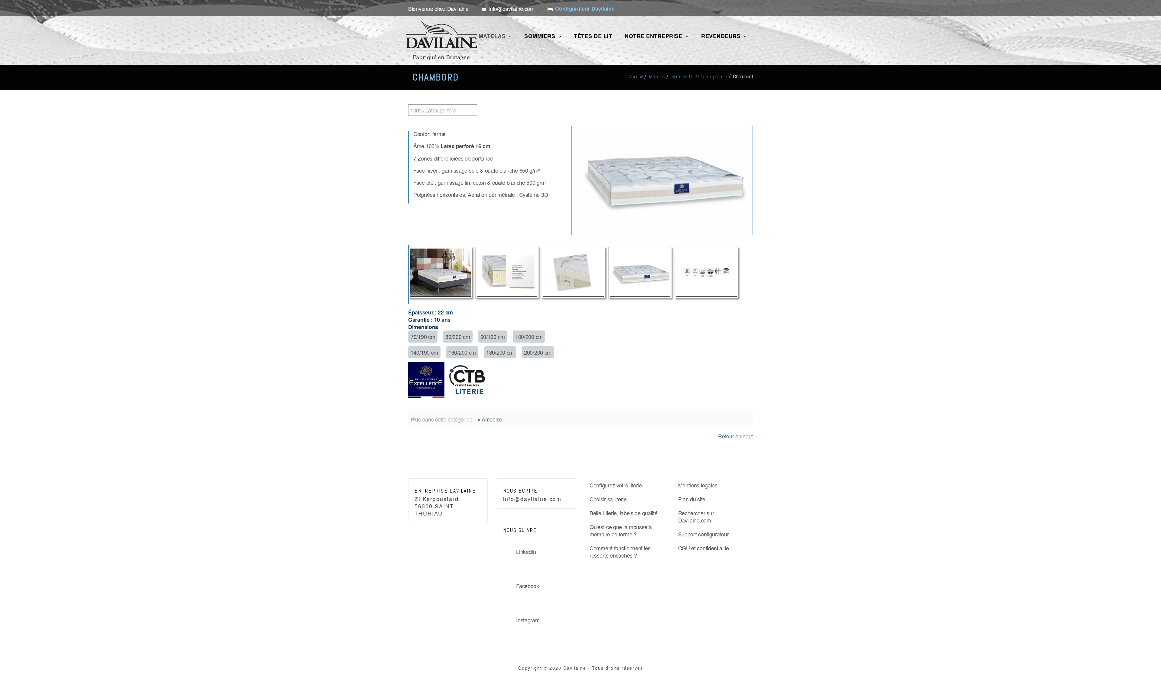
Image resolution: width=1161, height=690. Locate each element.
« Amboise (489, 419)
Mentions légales (697, 485)
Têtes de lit (593, 36)
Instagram (527, 620)
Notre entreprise (654, 36)
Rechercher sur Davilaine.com (696, 516)
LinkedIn (526, 551)
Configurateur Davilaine (584, 8)
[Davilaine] (441, 40)
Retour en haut (735, 436)
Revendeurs (721, 36)
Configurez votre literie (616, 485)
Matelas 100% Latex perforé (699, 76)
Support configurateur (703, 534)
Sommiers (540, 36)
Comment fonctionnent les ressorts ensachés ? (620, 551)
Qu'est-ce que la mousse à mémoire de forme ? (621, 530)
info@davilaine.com (532, 499)
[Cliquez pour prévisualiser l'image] (662, 179)
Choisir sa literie (608, 499)
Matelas (493, 36)
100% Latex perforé (433, 110)
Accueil (636, 76)
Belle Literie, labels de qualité (623, 513)
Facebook (527, 586)
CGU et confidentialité (703, 548)
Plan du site (691, 499)
